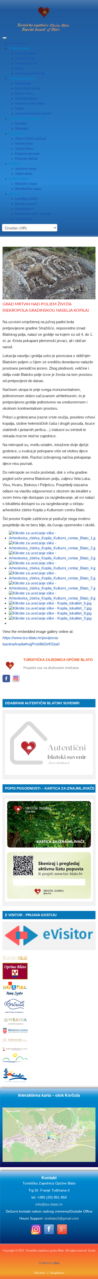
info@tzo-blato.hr (49, 1204)
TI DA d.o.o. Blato (49, 1262)
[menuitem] (17, 43)
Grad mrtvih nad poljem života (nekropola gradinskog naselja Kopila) (46, 307)
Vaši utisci (39, 1272)
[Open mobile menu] (5, 38)
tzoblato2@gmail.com (61, 1218)
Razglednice (57, 1272)
